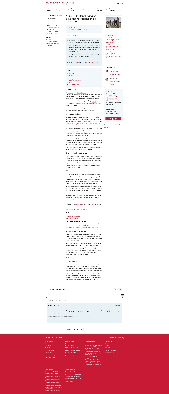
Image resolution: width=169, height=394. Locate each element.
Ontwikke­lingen (88, 9)
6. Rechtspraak (48, 354)
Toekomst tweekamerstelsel (111, 350)
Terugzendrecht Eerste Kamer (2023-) (93, 351)
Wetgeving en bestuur (53, 27)
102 (97, 204)
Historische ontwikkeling (75, 80)
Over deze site (112, 337)
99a (69, 35)
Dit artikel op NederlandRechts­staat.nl (52, 40)
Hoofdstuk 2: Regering (70, 345)
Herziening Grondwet (53, 33)
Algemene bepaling (51, 18)
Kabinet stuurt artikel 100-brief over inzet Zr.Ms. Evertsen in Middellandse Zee (112, 41)
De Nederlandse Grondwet (60, 2)
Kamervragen (49, 45)
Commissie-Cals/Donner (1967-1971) (73, 378)
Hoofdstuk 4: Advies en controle (72, 348)
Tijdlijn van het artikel (74, 84)
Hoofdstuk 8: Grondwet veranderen (73, 355)
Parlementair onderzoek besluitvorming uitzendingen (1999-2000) (82, 224)
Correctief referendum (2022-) (91, 356)
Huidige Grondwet (48, 9)
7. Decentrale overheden (50, 355)
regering (70, 92)
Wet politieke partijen (109, 352)
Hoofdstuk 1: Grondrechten (71, 343)
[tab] (71, 62)
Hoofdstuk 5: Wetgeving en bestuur (78, 29)
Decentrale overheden (53, 31)
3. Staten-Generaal (49, 348)
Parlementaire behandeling (52, 43)
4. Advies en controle (49, 350)
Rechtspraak (51, 29)
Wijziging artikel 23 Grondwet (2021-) (93, 358)
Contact (119, 337)
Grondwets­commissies (112, 9)
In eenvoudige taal (62, 9)
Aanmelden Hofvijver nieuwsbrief (113, 119)
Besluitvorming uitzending (72, 216)
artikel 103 (78, 204)
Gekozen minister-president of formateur (114, 348)
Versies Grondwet (99, 9)
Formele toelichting (73, 75)
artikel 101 (92, 204)
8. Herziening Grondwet (50, 357)
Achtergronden (72, 79)
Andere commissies (69, 381)
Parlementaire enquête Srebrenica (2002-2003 (77, 225)
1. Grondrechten (48, 345)
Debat (70, 82)
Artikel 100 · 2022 (53, 305)
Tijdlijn (115, 289)
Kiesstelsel (107, 345)
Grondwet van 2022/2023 (74, 27)
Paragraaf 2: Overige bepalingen (78, 31)
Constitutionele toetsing (110, 343)
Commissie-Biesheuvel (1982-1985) (72, 376)
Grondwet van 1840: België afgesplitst (53, 385)
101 (77, 35)
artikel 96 (94, 101)
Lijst (120, 289)
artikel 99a (75, 125)
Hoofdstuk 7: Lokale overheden (72, 354)
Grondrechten (51, 20)
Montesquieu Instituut (61, 5)
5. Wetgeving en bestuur (50, 352)
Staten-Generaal (52, 24)
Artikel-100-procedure (71, 218)
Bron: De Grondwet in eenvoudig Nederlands (77, 209)
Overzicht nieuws (109, 61)
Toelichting (71, 73)
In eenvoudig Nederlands (75, 77)
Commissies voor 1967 (70, 379)
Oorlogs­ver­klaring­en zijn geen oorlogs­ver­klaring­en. (115, 83)
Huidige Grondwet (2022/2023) (51, 371)
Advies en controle (52, 25)
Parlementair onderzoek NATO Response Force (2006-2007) (81, 227)
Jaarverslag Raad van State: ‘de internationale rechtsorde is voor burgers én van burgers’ (113, 48)
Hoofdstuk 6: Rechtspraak (70, 352)
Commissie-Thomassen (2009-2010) (73, 374)
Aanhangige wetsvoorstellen (91, 343)
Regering (50, 22)
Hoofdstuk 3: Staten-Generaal (71, 347)
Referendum (108, 347)
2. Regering (47, 347)
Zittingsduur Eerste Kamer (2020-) (92, 359)
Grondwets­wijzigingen (74, 9)
